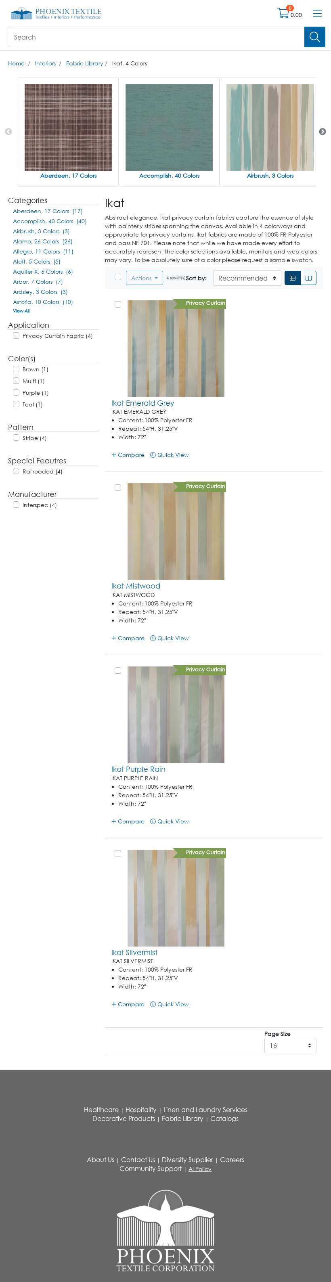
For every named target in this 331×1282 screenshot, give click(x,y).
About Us (100, 1160)
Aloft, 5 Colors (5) (37, 261)
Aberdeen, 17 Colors (68, 175)
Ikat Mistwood (135, 585)
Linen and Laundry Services (205, 1110)
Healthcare (101, 1110)
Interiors (45, 63)
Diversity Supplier (187, 1160)
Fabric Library (84, 63)
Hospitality (141, 1110)
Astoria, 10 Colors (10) (43, 301)
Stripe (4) (35, 437)
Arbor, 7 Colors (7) (38, 281)
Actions (142, 277)
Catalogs (224, 1118)
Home (16, 63)
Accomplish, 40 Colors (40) (50, 221)
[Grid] (308, 278)
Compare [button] (130, 454)
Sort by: (196, 277)
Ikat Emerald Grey (142, 402)
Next (322, 132)
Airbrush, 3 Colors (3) (41, 231)
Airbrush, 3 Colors (270, 175)
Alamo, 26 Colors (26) (43, 241)
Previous (8, 132)
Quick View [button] (172, 454)
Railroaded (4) (43, 471)
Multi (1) (34, 380)
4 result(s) (176, 277)
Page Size (277, 1033)
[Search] (314, 37)
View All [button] (21, 310)
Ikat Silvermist (134, 952)
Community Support (150, 1169)
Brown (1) (35, 369)
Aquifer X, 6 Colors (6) (43, 271)
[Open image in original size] (56, 12)
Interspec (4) (40, 504)
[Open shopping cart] (284, 14)
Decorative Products (123, 1118)
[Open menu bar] (317, 13)
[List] (293, 278)
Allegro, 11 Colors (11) (43, 251)
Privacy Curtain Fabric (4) (58, 335)
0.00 (296, 14)
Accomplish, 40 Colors (169, 175)
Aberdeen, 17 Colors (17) (48, 210)
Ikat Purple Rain (138, 769)
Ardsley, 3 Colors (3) (40, 291)
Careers (232, 1160)
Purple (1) (36, 392)
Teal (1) (33, 404)
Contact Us (138, 1160)
